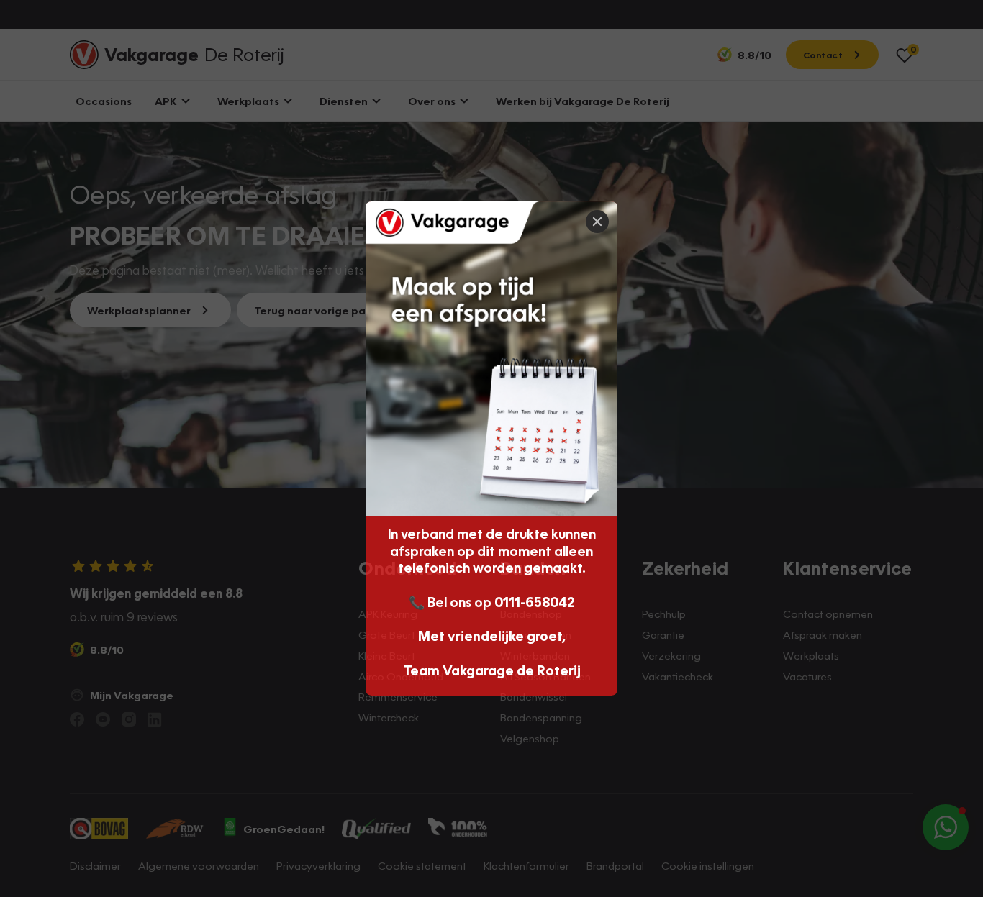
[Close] (597, 221)
